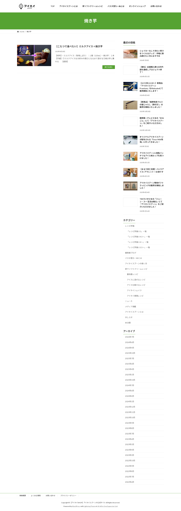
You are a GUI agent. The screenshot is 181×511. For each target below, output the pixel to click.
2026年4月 (129, 347)
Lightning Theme (90, 506)
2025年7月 (129, 358)
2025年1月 (129, 374)
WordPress (76, 506)
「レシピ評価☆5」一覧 (137, 231)
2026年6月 (129, 342)
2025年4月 (129, 369)
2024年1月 (129, 401)
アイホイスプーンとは (134, 312)
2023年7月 (129, 433)
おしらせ (129, 317)
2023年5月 (129, 444)
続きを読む (109, 67)
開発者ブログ (130, 253)
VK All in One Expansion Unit (108, 506)
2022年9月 (129, 466)
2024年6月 (129, 390)
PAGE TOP (174, 493)
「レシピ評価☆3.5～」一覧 (138, 247)
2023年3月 (129, 455)
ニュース (128, 301)
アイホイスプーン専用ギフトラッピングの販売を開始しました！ (152, 185)
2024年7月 (129, 385)
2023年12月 (130, 407)
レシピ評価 (129, 226)
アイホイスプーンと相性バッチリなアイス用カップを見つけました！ (152, 155)
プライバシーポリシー (68, 496)
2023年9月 (129, 423)
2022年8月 (129, 471)
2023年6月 (129, 439)
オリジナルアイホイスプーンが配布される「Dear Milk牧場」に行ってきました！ (152, 139)
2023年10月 (130, 417)
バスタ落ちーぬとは (133, 258)
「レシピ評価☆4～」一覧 (137, 242)
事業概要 (22, 496)
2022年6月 (129, 482)
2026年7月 (129, 337)
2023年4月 (129, 450)
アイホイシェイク (134, 290)
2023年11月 (130, 412)
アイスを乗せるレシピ (136, 285)
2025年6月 (129, 364)
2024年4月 (129, 396)
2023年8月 (129, 428)
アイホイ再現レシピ (135, 296)
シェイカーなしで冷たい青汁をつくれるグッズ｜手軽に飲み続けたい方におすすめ (152, 53)
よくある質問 (36, 496)
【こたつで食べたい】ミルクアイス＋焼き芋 (79, 46)
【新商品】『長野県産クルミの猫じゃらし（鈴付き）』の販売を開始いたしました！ (151, 104)
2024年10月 (130, 380)
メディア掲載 (130, 306)
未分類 (128, 322)
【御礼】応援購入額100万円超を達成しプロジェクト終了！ (151, 69)
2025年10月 (130, 353)
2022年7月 (129, 476)
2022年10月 (130, 460)
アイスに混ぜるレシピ (136, 279)
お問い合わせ (50, 496)
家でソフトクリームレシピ (136, 269)
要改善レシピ (132, 274)
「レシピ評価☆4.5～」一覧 (138, 237)
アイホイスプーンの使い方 (136, 263)
